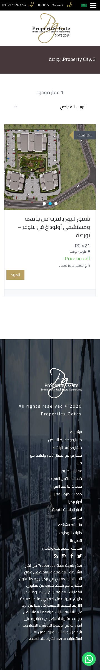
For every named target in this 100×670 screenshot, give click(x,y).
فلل (79, 463)
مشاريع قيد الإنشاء (67, 447)
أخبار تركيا (75, 501)
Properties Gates (61, 414)
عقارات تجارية (72, 470)
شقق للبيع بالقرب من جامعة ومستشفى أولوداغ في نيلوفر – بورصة (54, 226)
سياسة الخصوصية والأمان (62, 548)
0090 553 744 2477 (50, 5)
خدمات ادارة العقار (68, 494)
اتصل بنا (76, 540)
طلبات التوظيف (70, 532)
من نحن (76, 517)
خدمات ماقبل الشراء (66, 478)
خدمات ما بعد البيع (67, 486)
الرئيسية (76, 432)
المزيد (15, 274)
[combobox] (50, 106)
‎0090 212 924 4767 (13, 5)
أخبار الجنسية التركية (67, 509)
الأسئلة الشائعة (70, 525)
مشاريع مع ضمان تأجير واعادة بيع (56, 455)
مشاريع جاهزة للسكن (65, 439)
